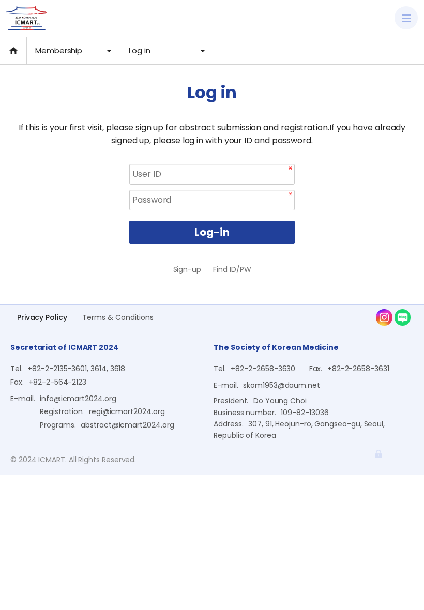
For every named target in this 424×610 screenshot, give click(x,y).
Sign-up (187, 269)
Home (13, 50)
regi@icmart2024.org (127, 411)
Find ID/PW (232, 269)
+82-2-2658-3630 (263, 368)
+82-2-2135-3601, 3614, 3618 (76, 368)
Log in (139, 50)
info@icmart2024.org (78, 398)
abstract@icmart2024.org (127, 425)
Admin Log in (378, 454)
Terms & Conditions (118, 317)
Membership (58, 50)
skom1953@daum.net (281, 385)
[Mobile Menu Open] (406, 17)
